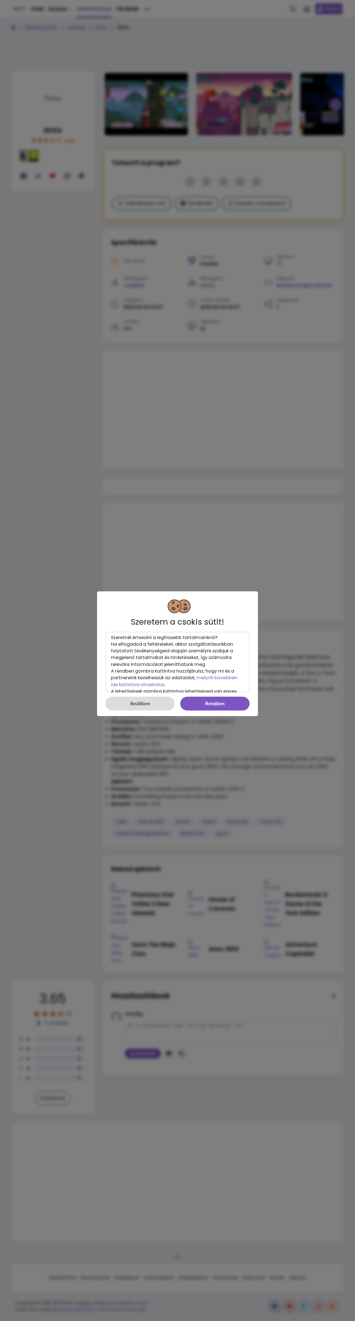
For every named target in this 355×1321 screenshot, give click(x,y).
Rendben (215, 703)
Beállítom (140, 703)
